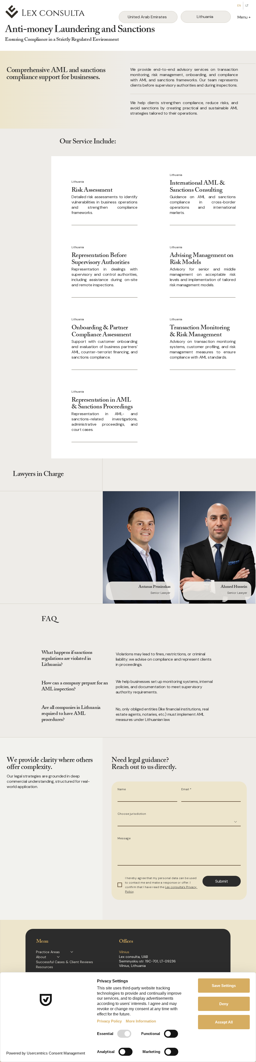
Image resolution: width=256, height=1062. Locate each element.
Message (124, 838)
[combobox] (179, 822)
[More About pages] (58, 957)
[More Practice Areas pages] (71, 952)
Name (122, 789)
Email (186, 789)
